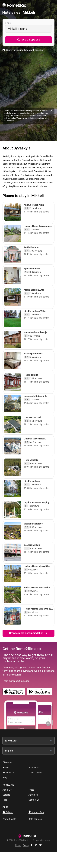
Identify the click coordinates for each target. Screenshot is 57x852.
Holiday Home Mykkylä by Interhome (37, 567)
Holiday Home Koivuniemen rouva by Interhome (38, 227)
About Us (7, 790)
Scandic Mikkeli (32, 545)
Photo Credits (9, 819)
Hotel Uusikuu (31, 460)
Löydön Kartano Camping (36, 502)
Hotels (6, 767)
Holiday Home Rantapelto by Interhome (38, 589)
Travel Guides (35, 772)
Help (5, 800)
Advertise (33, 795)
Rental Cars (34, 767)
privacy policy (10, 118)
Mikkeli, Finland (17, 28)
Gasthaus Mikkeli (32, 417)
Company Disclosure (41, 840)
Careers (6, 795)
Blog (5, 777)
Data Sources (35, 819)
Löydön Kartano (32, 481)
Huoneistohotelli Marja (35, 332)
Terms (25, 845)
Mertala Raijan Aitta (34, 290)
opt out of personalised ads (36, 118)
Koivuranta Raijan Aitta (35, 396)
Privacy (18, 845)
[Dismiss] (51, 110)
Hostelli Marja (31, 375)
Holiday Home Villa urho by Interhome (37, 610)
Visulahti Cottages (33, 523)
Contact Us (33, 800)
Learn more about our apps (16, 681)
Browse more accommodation (26, 633)
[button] (28, 39)
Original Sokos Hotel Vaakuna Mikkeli (34, 440)
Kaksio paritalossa (33, 353)
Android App (37, 812)
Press (31, 790)
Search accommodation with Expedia (24, 50)
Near (8, 23)
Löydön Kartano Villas (35, 311)
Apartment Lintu (32, 268)
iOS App (9, 812)
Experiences (8, 772)
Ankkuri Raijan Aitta (34, 205)
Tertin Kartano (31, 247)
